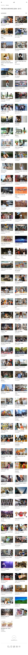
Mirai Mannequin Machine (20, 49)
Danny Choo (3, 5)
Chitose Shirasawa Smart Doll (21, 171)
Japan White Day (4, 431)
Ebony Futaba (17, 319)
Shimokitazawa (18, 99)
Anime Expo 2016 (18, 111)
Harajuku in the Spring (19, 355)
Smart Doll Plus (4, 405)
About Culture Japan (19, 343)
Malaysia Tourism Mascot (6, 543)
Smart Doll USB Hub (5, 135)
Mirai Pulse (17, 123)
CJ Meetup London (5, 76)
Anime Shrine (17, 208)
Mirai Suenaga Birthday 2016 (7, 182)
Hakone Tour (17, 604)
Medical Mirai (3, 171)
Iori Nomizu (17, 76)
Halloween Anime (18, 616)
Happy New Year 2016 (5, 243)
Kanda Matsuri (4, 355)
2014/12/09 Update (5, 569)
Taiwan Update (4, 483)
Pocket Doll (17, 159)
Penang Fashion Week (5, 147)
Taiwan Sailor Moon (5, 469)
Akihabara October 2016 (20, 88)
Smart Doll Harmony (5, 123)
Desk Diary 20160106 (19, 231)
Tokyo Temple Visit (5, 506)
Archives (7, 5)
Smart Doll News (4, 306)
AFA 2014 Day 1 (18, 569)
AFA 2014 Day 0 (4, 581)
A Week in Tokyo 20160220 (6, 194)
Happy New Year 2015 (19, 518)
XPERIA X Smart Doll (5, 231)
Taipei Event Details (5, 494)
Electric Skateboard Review (6, 592)
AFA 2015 (3, 282)
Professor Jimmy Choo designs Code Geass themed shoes (7, 63)
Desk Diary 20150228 (5, 442)
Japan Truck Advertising (20, 581)
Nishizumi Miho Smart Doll (6, 88)
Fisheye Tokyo (4, 331)
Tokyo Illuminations (19, 243)
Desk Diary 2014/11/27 (20, 592)
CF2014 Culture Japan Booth (7, 532)
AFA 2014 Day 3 (18, 557)
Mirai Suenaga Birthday (19, 431)
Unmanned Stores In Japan (6, 557)
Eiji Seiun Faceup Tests (5, 343)
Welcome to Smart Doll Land (21, 294)
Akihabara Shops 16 (5, 616)
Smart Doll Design (18, 331)
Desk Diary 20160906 (5, 99)
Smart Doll (3, 49)
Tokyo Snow (3, 208)
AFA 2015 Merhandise (5, 294)
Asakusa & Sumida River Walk (21, 182)
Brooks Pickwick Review (20, 367)
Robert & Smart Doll (5, 24)
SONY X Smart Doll (5, 319)
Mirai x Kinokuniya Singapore (21, 483)
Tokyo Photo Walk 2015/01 (20, 506)
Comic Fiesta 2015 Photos (6, 269)
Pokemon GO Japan (5, 111)
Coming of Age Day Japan (6, 220)
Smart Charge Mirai (19, 147)
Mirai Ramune (3, 159)
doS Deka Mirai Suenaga (20, 378)
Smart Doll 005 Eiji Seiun (20, 405)
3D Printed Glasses (19, 282)
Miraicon (16, 135)
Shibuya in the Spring (5, 392)
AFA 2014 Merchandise (5, 604)
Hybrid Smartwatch (19, 220)
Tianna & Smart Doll (19, 24)
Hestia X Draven (4, 367)
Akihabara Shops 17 (5, 417)
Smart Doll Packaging (19, 532)
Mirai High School (18, 36)
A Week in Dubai (18, 494)
